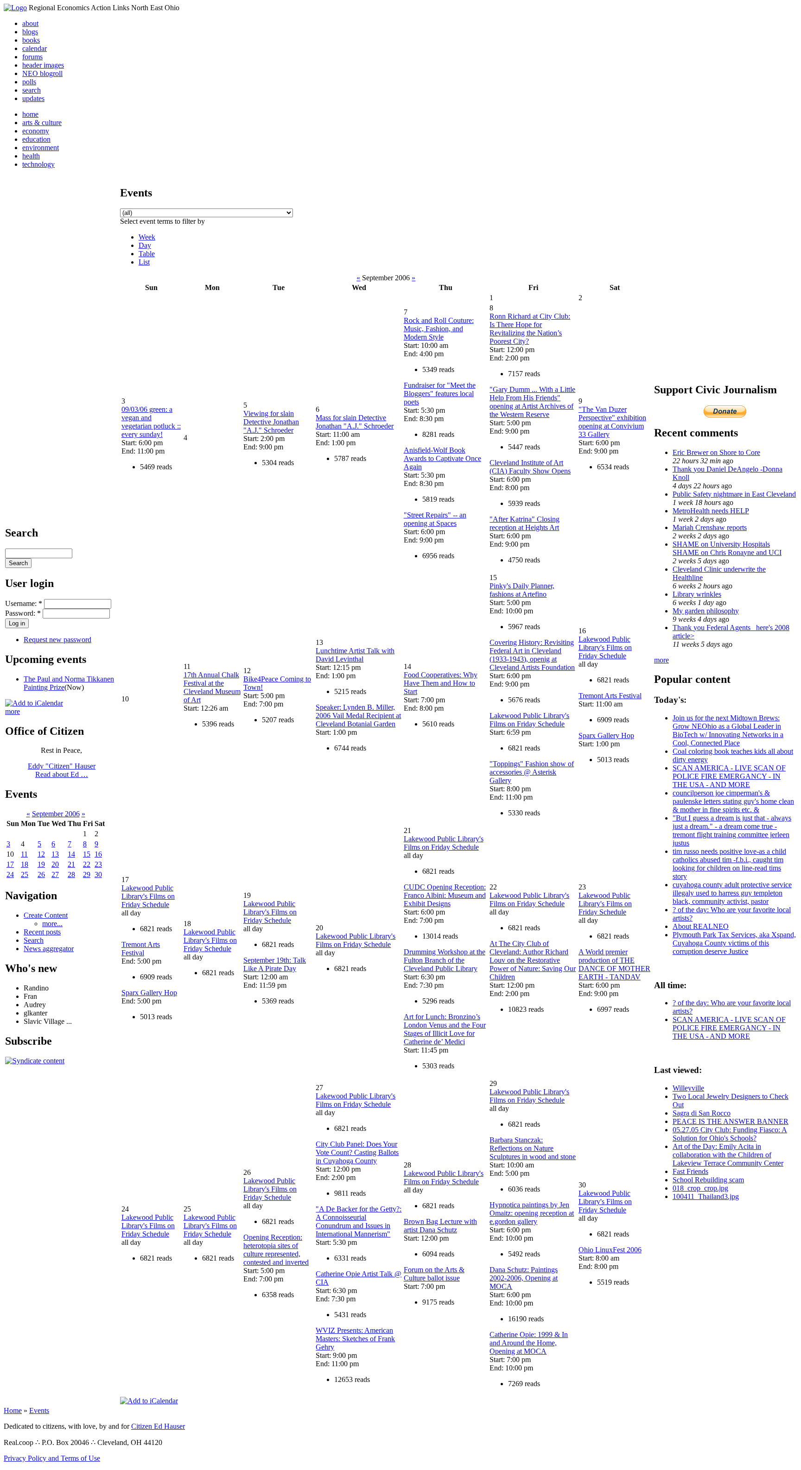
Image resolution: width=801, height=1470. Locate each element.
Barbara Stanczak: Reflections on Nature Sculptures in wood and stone (533, 1148)
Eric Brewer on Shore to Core (716, 452)
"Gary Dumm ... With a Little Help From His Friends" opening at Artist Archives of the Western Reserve (532, 401)
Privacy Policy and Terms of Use (52, 1458)
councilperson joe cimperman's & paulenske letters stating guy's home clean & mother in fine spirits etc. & (733, 801)
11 (24, 854)
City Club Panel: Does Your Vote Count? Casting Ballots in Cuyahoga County (357, 1152)
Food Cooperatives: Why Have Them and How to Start (440, 683)
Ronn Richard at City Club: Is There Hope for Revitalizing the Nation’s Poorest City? (530, 328)
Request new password (57, 640)
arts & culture (42, 122)
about (30, 23)
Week (147, 237)
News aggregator (49, 949)
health (31, 156)
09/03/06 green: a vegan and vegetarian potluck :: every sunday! (151, 421)
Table (147, 254)
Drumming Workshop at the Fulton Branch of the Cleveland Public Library (444, 960)
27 (55, 874)
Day (145, 245)
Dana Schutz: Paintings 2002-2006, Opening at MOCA (524, 1278)
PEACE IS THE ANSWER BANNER (730, 1121)
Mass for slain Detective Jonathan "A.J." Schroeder (355, 422)
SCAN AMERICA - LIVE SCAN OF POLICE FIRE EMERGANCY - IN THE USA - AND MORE (729, 776)
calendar (34, 48)
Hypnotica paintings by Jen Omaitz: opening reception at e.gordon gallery (532, 1213)
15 (86, 854)
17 (10, 864)
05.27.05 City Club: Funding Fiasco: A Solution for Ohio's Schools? (730, 1134)
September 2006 (56, 814)
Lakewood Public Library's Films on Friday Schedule (529, 720)
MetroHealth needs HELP (711, 511)
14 (71, 854)
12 (41, 854)
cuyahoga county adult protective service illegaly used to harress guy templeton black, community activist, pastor (732, 893)
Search (34, 940)
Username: (23, 603)
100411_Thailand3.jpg (706, 1196)
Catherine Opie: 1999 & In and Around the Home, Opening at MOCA (529, 1343)
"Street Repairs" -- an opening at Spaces (435, 519)
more (12, 711)
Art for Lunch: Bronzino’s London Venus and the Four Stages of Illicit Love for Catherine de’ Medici (445, 1029)
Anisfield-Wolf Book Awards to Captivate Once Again (442, 458)
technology (38, 164)
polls (29, 82)
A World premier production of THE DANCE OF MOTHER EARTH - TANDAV (614, 964)
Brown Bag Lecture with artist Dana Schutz (440, 1226)
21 (71, 864)
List (144, 262)
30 (98, 874)
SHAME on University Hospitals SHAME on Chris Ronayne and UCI (727, 548)
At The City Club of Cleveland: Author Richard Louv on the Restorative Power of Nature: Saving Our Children (533, 960)
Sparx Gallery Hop (606, 735)
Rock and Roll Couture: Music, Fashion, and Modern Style (439, 328)
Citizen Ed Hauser (158, 1426)
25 (24, 874)
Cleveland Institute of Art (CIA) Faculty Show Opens (530, 467)
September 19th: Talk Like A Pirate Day (274, 964)
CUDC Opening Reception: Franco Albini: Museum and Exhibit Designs (445, 895)
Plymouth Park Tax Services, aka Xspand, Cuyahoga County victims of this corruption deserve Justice (734, 943)
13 (55, 854)
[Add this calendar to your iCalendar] (34, 703)
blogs (30, 32)
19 (41, 864)
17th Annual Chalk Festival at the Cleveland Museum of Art (212, 687)
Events (39, 1410)
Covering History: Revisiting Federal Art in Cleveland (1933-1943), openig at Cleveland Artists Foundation (532, 654)
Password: (23, 613)
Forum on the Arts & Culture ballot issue (434, 1274)
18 (24, 864)
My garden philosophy (706, 611)
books (31, 40)
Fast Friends (690, 1171)
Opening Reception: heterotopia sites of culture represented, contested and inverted (276, 1249)
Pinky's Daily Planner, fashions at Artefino (522, 590)
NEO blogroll (42, 73)
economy (35, 131)
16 (98, 854)
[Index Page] (15, 8)
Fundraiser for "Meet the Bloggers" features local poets (440, 393)
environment (40, 147)
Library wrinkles (697, 594)
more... (52, 923)
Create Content (46, 915)
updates (33, 98)
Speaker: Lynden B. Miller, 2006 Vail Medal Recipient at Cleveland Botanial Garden (358, 715)
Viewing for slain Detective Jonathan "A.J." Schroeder (271, 422)
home (30, 114)
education (36, 139)
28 (71, 874)
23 (98, 864)
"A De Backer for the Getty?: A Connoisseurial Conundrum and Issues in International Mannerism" (358, 1221)
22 (86, 864)
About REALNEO (701, 926)
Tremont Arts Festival (610, 696)
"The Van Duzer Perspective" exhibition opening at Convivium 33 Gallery (612, 421)
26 (41, 874)
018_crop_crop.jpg (700, 1188)
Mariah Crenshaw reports (710, 527)
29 (86, 874)
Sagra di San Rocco (702, 1113)
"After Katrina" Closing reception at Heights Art (524, 523)
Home (13, 1410)
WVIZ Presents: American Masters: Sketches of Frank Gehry (355, 1338)
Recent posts (42, 932)
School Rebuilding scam (708, 1180)
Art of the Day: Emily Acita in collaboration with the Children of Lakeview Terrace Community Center (728, 1154)
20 (55, 864)
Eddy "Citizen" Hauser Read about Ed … (61, 770)
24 (10, 874)
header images (43, 65)
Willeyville (688, 1088)
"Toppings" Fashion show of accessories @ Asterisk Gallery (532, 772)
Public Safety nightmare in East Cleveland (734, 494)
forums (32, 57)
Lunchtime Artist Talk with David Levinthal (355, 655)
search (31, 90)
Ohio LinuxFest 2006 (610, 1250)
